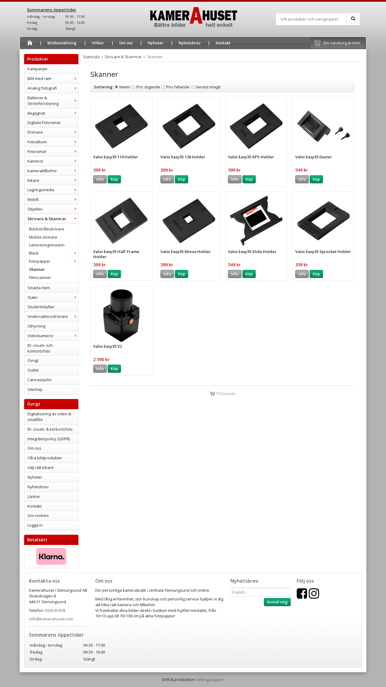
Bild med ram (39, 78)
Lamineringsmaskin (47, 245)
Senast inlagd (207, 87)
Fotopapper (39, 261)
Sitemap (35, 389)
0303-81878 (55, 610)
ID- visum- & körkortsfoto (50, 429)
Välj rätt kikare (40, 467)
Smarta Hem (38, 287)
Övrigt (32, 360)
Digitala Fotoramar (44, 122)
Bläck (34, 253)
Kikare (33, 180)
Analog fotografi (42, 88)
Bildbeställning (62, 43)
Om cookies (38, 515)
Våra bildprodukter (44, 458)
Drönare (35, 132)
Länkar (33, 496)
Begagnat (36, 113)
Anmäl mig (277, 602)
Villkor (98, 43)
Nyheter (155, 43)
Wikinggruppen (210, 679)
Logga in (35, 525)
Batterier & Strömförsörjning (43, 100)
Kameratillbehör (42, 170)
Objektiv (35, 209)
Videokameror (40, 335)
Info (100, 179)
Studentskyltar (40, 306)
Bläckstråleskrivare (46, 229)
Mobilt (33, 199)
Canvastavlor (39, 379)
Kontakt (223, 43)
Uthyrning (36, 326)
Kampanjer (37, 68)
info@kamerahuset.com (51, 619)
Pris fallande (177, 87)
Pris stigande (148, 87)
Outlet (33, 370)
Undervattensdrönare (47, 316)
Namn (124, 87)
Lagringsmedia (40, 189)
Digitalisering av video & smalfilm (49, 416)
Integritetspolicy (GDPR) (48, 439)
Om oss (126, 43)
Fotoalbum (37, 141)
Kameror (35, 161)
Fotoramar (36, 151)
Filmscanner (40, 277)
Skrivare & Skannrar (46, 218)
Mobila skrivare (43, 237)
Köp (114, 179)
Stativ (32, 297)
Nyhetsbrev (190, 43)
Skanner (37, 269)
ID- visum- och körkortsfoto (40, 348)
